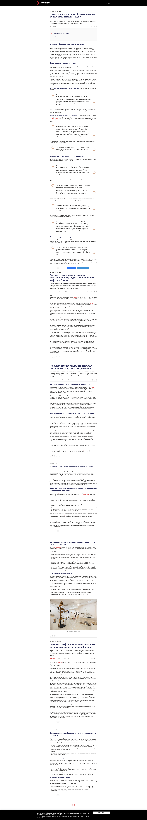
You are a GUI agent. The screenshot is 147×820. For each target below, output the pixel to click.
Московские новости (44, 3)
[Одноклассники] (90, 26)
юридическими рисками (65, 501)
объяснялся (69, 504)
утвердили (72, 507)
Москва (57, 537)
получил (92, 303)
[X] (92, 26)
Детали (59, 11)
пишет (92, 387)
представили (57, 547)
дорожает (59, 662)
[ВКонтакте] (88, 26)
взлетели (76, 297)
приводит (52, 742)
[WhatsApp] (96, 26)
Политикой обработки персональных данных (74, 816)
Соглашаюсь (101, 812)
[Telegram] (94, 26)
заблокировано (58, 493)
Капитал (52, 11)
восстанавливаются (54, 118)
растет (84, 450)
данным (53, 471)
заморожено (86, 494)
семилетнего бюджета (61, 515)
